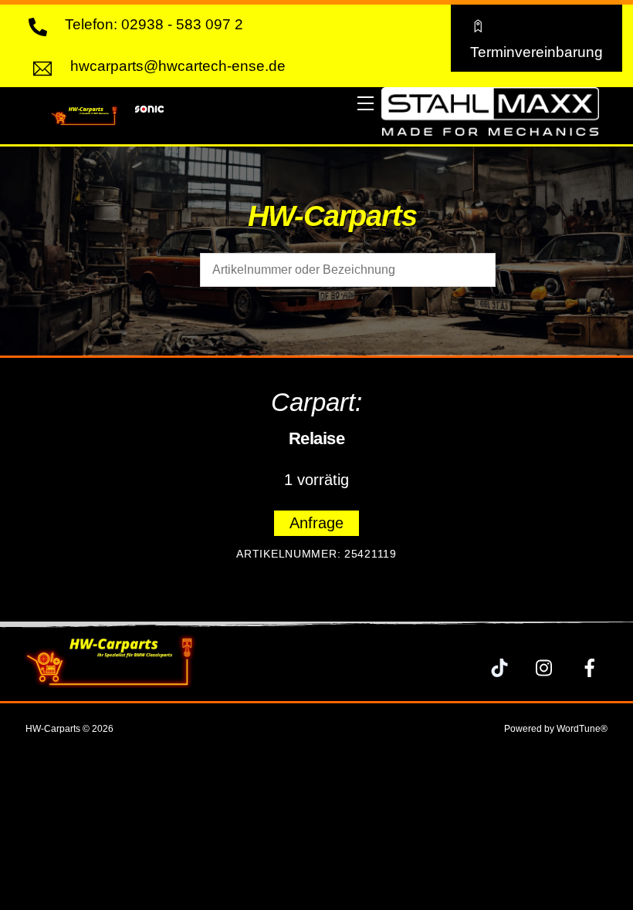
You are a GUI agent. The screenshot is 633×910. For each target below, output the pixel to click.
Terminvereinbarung (536, 51)
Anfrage (316, 522)
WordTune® (582, 728)
